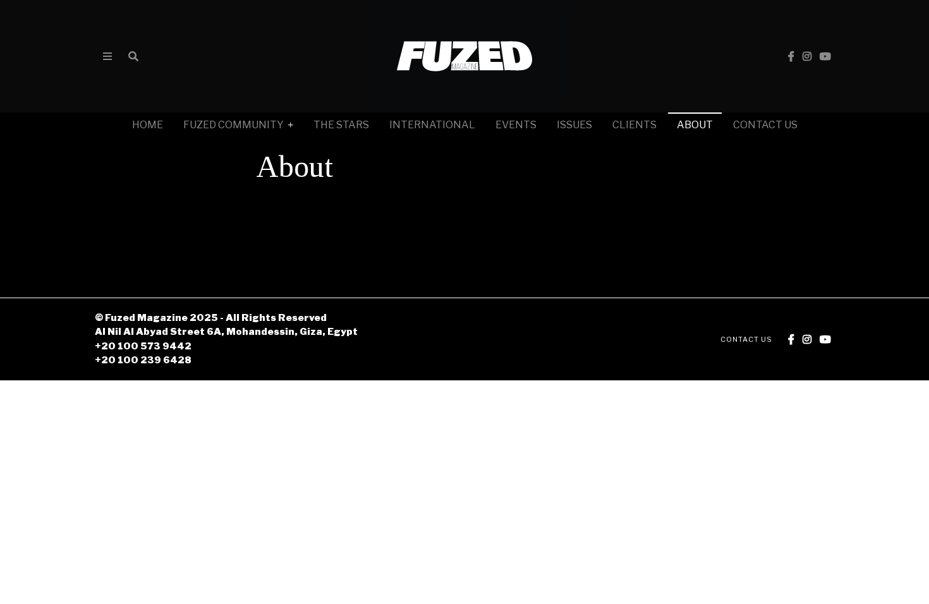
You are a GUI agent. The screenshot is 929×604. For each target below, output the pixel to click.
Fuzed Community (233, 125)
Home (147, 125)
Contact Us (765, 125)
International (432, 125)
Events (516, 125)
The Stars (341, 125)
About (695, 125)
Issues (574, 125)
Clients (634, 125)
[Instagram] (807, 56)
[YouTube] (825, 56)
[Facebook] (791, 56)
